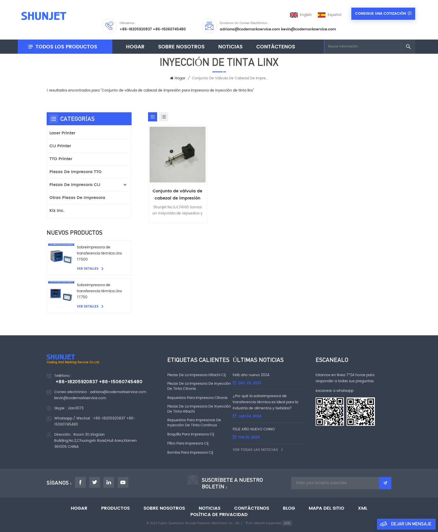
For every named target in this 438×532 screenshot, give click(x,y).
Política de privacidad (219, 514)
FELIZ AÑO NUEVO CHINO (254, 429)
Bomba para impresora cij (190, 452)
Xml (362, 508)
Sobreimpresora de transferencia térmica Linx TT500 (99, 253)
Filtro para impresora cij (187, 443)
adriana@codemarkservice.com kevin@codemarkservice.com (278, 29)
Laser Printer (62, 133)
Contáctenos (275, 47)
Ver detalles (88, 268)
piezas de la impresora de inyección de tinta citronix (199, 386)
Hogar (135, 47)
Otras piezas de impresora (77, 197)
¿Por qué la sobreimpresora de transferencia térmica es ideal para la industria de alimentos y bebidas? (265, 402)
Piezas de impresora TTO (75, 172)
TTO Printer (60, 159)
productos (115, 508)
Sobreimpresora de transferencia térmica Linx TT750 (99, 291)
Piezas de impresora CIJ (74, 184)
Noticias (230, 47)
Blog (289, 508)
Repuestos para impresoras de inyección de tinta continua (194, 423)
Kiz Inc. (56, 210)
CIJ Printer (60, 146)
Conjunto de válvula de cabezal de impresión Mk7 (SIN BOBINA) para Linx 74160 (177, 195)
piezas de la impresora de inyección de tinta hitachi (199, 409)
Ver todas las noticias (256, 449)
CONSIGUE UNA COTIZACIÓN (380, 13)
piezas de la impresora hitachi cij (196, 375)
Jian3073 (75, 408)
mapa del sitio (326, 508)
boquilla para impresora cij (190, 434)
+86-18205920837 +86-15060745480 (153, 29)
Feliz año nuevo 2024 (251, 375)
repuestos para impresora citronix (197, 397)
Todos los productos (66, 47)
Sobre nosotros (181, 47)
